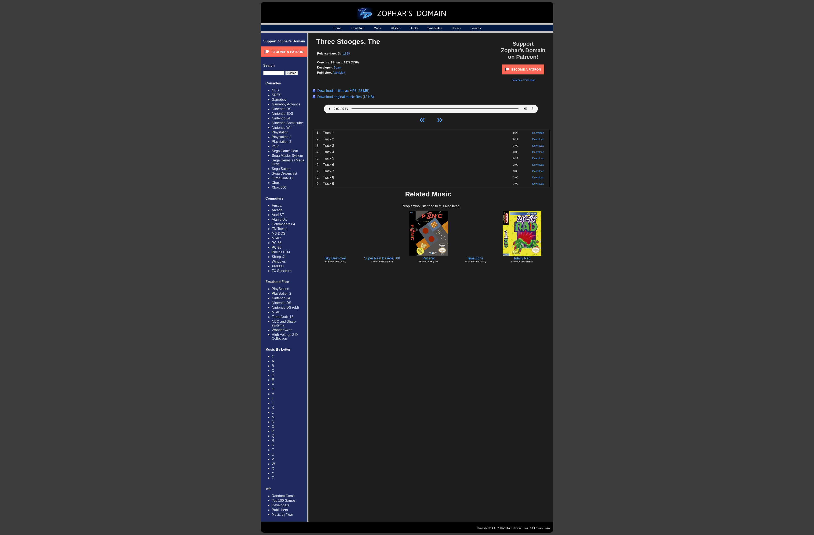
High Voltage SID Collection (285, 336)
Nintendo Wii (281, 127)
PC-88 (277, 243)
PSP (275, 146)
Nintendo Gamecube (287, 123)
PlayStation (280, 289)
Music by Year (282, 514)
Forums (475, 28)
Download (538, 133)
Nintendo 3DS (282, 113)
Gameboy (279, 99)
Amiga (277, 205)
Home (337, 28)
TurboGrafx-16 (282, 178)
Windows (279, 261)
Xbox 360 (279, 187)
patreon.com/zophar (523, 80)
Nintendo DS (281, 109)
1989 (346, 53)
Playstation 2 (281, 137)
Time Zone (475, 258)
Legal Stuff (528, 528)
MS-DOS (278, 233)
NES (275, 90)
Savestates (434, 28)
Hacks (414, 28)
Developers (280, 505)
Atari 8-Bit (279, 219)
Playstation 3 (281, 141)
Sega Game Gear (285, 151)
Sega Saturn (281, 169)
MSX (275, 312)
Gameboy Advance (286, 104)
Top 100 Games (283, 500)
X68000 (278, 266)
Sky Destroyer (335, 258)
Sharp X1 (279, 257)
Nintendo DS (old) (285, 307)
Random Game (283, 496)
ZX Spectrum (281, 271)
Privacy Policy (542, 528)
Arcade (277, 210)
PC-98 (277, 247)
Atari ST (278, 215)
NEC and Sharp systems (284, 323)
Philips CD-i (281, 252)
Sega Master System (287, 155)
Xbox (276, 183)
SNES (276, 95)
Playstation (280, 132)
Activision (339, 72)
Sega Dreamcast (284, 173)
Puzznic (429, 258)
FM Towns (279, 229)
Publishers (280, 510)
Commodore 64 (283, 224)
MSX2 (276, 238)
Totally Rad (521, 258)
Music (378, 28)
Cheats (456, 28)
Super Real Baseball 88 (382, 258)
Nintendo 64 (281, 118)
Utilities (395, 28)
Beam (337, 67)
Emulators (357, 28)
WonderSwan (282, 330)
